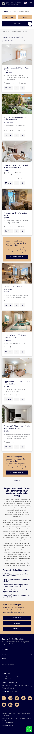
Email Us (17, 623)
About (4, 659)
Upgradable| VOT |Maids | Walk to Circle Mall (17, 382)
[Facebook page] (4, 698)
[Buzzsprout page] (30, 698)
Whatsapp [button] (22, 88)
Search (25, 17)
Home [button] (3, 31)
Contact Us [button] (17, 617)
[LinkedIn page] (10, 705)
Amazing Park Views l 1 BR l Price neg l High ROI (16, 166)
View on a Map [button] (8, 40)
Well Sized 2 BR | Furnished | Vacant (16, 214)
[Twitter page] (17, 698)
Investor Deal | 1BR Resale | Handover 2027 (15, 336)
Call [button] (16, 88)
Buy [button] (9, 31)
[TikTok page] (23, 698)
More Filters (9, 17)
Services (5, 650)
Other (4, 654)
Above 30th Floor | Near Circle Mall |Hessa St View (17, 427)
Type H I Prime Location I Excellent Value (15, 118)
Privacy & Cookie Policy (16, 713)
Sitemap (4, 713)
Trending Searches (8, 665)
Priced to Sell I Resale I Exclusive (13, 288)
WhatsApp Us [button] (17, 628)
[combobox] (22, 11)
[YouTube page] (4, 705)
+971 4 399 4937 (12, 691)
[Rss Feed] (17, 705)
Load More (17, 481)
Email (9, 87)
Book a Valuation (18, 256)
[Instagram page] (10, 698)
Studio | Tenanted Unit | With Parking (16, 69)
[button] (11, 3)
